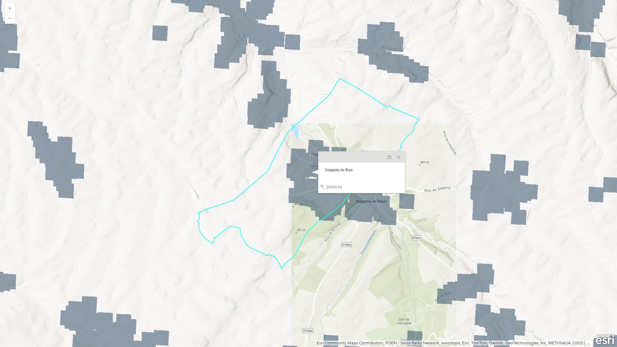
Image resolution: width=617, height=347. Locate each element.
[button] (10, 8)
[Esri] (605, 339)
